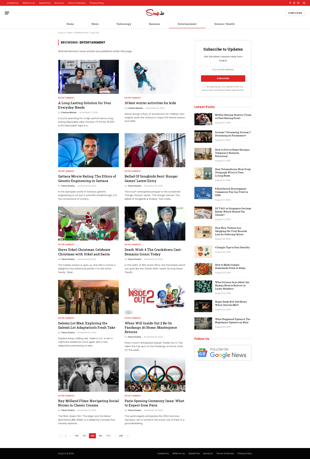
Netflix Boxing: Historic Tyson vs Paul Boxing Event (233, 116)
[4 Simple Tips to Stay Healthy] (203, 252)
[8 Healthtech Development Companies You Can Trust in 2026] (203, 193)
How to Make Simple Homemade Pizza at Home (230, 266)
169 (100, 435)
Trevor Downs (68, 185)
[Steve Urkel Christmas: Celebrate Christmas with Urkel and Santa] (88, 224)
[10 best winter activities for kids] (155, 77)
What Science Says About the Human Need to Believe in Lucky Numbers (232, 285)
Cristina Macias (68, 112)
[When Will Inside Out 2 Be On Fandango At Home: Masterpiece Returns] (155, 297)
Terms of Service (77, 3)
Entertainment (187, 23)
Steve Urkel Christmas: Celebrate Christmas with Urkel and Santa (84, 251)
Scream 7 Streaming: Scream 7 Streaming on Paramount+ (233, 134)
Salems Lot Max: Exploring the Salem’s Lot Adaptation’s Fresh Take (86, 325)
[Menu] (7, 13)
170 (108, 435)
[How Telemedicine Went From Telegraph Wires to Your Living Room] (203, 173)
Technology (123, 23)
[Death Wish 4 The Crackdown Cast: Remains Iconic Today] (155, 224)
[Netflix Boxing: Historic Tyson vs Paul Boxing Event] (203, 119)
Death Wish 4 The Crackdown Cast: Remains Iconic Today (153, 251)
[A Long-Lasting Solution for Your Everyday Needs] (88, 77)
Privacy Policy (97, 3)
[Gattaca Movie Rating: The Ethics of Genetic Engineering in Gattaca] (88, 150)
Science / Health (224, 23)
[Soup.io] (155, 13)
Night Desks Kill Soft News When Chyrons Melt (231, 303)
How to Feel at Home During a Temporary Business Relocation (232, 153)
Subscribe (295, 13)
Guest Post (44, 3)
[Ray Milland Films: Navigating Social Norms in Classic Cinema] (88, 375)
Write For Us (29, 3)
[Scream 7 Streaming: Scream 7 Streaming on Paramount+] (203, 136)
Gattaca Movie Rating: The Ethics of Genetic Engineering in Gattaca (87, 178)
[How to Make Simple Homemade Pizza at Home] (203, 269)
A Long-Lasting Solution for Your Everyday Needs (84, 105)
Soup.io (62, 32)
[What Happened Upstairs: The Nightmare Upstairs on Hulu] (203, 323)
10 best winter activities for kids (150, 103)
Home (70, 23)
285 (121, 435)
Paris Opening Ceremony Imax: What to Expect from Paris (154, 403)
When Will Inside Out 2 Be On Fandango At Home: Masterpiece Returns (151, 327)
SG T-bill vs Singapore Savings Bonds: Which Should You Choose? (233, 211)
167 (84, 435)
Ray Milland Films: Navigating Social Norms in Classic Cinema (88, 403)
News (95, 23)
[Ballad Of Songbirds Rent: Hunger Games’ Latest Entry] (155, 150)
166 (76, 435)
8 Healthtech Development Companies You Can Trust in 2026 (231, 192)
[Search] (303, 3)
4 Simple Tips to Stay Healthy (232, 247)
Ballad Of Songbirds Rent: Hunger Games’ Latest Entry (151, 178)
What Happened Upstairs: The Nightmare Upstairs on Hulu (232, 321)
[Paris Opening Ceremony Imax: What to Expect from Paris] (155, 375)
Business (154, 23)
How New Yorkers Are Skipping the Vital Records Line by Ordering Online (231, 231)
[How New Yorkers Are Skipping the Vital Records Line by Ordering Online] (203, 232)
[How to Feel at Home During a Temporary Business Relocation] (203, 154)
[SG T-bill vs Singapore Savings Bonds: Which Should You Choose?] (203, 213)
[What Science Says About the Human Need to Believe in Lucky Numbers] (203, 286)
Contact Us (12, 3)
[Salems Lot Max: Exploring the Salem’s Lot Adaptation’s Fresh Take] (88, 297)
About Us (59, 3)
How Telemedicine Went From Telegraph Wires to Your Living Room (233, 172)
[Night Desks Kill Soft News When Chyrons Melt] (203, 306)
